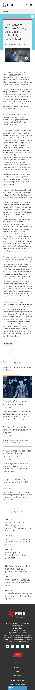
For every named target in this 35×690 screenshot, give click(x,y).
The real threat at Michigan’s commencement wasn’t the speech (18, 596)
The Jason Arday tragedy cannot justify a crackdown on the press (17, 430)
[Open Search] (27, 5)
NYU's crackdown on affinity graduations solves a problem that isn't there (18, 569)
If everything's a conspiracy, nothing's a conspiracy (15, 402)
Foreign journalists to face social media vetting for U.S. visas (16, 482)
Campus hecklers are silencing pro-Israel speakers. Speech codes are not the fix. (18, 526)
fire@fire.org (12, 633)
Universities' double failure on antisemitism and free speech (17, 582)
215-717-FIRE (23, 633)
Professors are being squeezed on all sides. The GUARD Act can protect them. (17, 453)
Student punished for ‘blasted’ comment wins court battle (16, 555)
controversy (12, 75)
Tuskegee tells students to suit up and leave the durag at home (18, 541)
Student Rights (8, 344)
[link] (8, 4)
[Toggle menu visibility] (31, 4)
